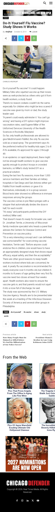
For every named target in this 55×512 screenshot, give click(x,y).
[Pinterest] (27, 38)
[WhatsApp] (34, 38)
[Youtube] (38, 501)
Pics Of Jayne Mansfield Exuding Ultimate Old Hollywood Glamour (19, 427)
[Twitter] (21, 38)
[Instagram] (22, 501)
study (43, 312)
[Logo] (28, 483)
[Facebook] (14, 38)
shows (36, 312)
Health (6, 18)
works (6, 316)
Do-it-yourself (16, 312)
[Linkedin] (27, 501)
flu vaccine (27, 312)
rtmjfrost (9, 32)
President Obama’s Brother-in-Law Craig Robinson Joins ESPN (42, 340)
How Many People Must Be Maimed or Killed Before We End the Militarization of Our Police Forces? (14, 341)
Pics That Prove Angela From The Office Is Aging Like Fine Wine (19, 393)
